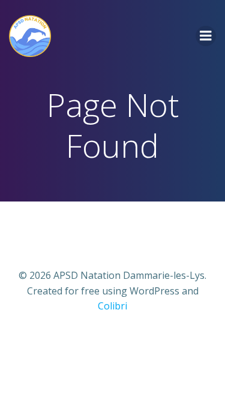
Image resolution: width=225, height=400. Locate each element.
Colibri (112, 305)
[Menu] (206, 36)
